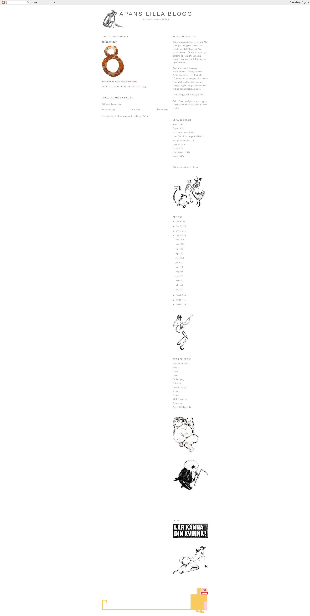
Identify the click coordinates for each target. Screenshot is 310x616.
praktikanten (178, 152)
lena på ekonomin (181, 140)
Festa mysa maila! (181, 363)
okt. (178, 248)
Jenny (175, 375)
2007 (178, 304)
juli (177, 262)
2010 (178, 235)
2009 (178, 295)
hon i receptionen (181, 132)
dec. (178, 239)
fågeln (175, 128)
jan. (178, 289)
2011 (178, 230)
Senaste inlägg (108, 109)
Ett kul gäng (178, 379)
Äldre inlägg (162, 109)
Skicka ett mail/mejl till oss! (186, 167)
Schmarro (177, 403)
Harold (176, 371)
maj (178, 271)
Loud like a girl (180, 387)
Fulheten (177, 383)
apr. (178, 275)
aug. (178, 257)
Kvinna (176, 391)
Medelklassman (180, 399)
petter (175, 148)
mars (178, 280)
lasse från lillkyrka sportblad (186, 136)
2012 (178, 226)
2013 (178, 221)
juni (178, 266)
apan (175, 124)
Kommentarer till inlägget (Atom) (133, 116)
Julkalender (109, 41)
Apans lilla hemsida (182, 407)
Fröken (176, 395)
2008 (178, 299)
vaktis (175, 156)
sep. (178, 253)
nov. (178, 244)
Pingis (175, 367)
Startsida (136, 109)
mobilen (176, 144)
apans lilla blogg (156, 14)
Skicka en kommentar (112, 104)
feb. (178, 284)
